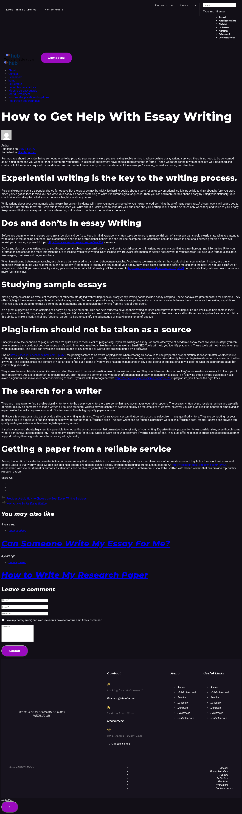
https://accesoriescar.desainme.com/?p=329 (75, 242)
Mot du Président (19, 94)
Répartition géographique (24, 100)
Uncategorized (27, 152)
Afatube (182, 697)
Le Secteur (15, 84)
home (12, 80)
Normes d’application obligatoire (29, 97)
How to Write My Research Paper (74, 575)
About (12, 70)
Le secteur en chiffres (22, 87)
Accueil (181, 687)
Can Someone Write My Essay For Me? (85, 543)
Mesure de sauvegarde (23, 90)
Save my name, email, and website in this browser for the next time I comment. (54, 620)
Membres (183, 707)
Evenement (15, 77)
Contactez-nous (186, 718)
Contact (13, 73)
